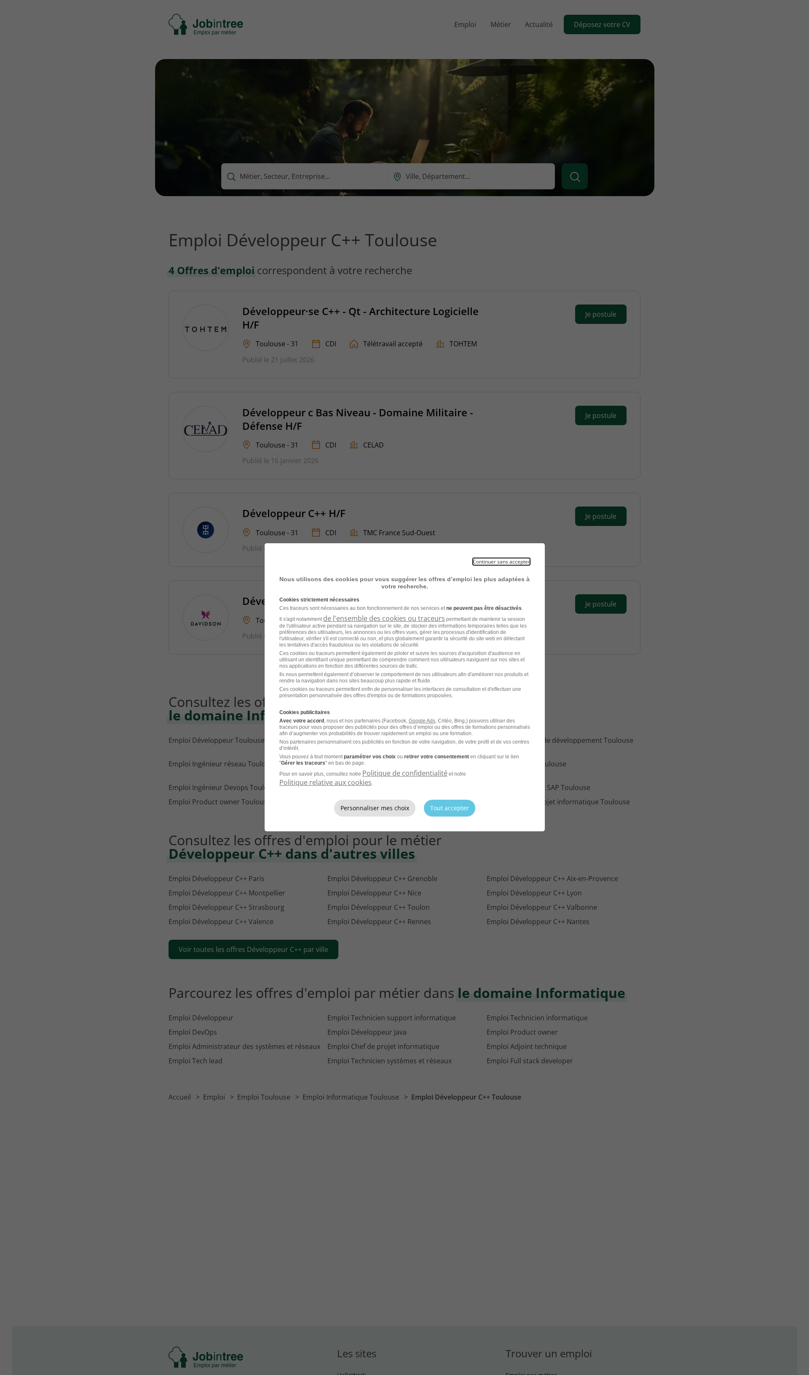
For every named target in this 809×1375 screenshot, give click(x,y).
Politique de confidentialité (404, 773)
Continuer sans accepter (501, 561)
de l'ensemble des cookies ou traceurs (384, 618)
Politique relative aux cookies (325, 782)
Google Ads (422, 721)
